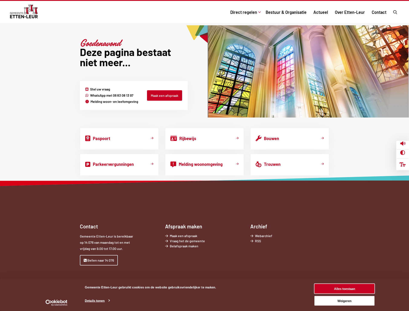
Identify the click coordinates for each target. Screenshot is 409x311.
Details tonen (95, 300)
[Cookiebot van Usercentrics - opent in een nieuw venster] (56, 303)
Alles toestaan (344, 289)
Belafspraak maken (190, 246)
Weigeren (344, 300)
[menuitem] (244, 12)
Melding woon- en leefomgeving (114, 101)
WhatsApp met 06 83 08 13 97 (111, 95)
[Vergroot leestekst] (402, 164)
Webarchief (263, 236)
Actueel (320, 12)
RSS (258, 241)
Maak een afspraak (164, 95)
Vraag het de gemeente (193, 241)
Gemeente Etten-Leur (24, 11)
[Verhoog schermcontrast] (402, 153)
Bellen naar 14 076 (100, 260)
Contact (379, 12)
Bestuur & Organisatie (286, 12)
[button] (403, 143)
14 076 (89, 242)
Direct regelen (243, 12)
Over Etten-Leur (350, 12)
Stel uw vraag (100, 89)
